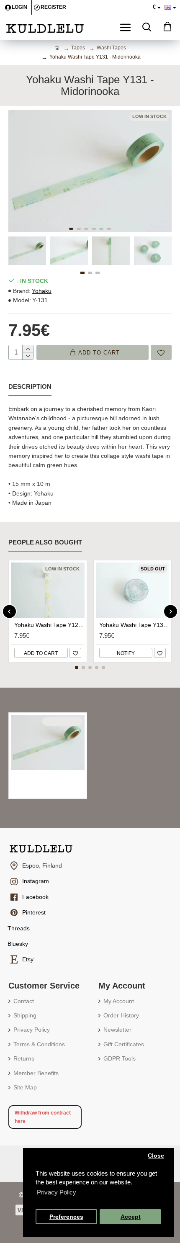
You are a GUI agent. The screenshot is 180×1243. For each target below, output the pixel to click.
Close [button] (156, 1156)
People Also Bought (45, 542)
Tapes (78, 48)
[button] (71, 229)
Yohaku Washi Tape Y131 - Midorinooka (49, 777)
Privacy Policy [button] (56, 1192)
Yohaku (41, 291)
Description (29, 386)
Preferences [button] (66, 1217)
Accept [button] (131, 1217)
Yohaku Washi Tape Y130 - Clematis (134, 625)
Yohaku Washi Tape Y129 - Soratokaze (49, 625)
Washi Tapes (111, 48)
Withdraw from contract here (43, 1117)
